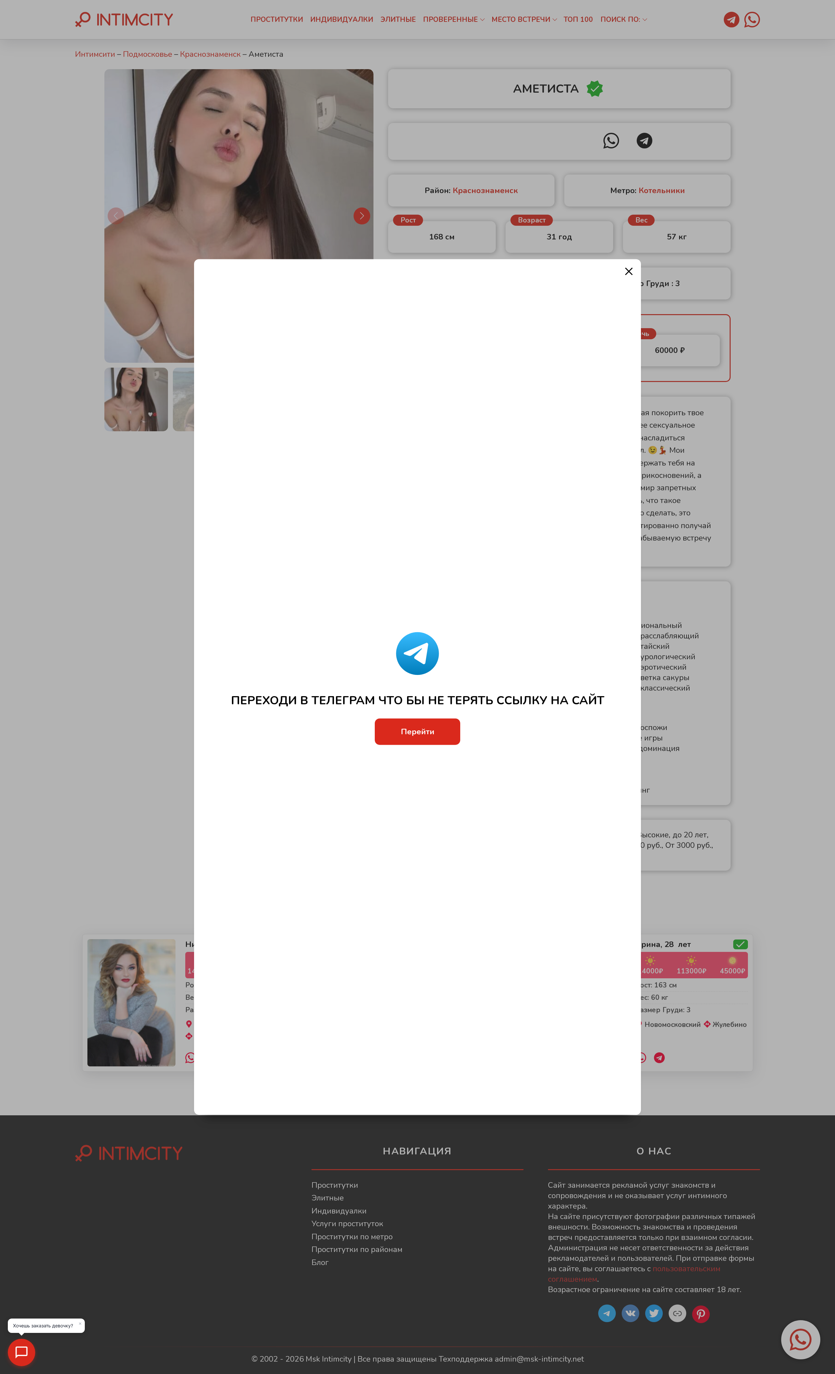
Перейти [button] (417, 731)
